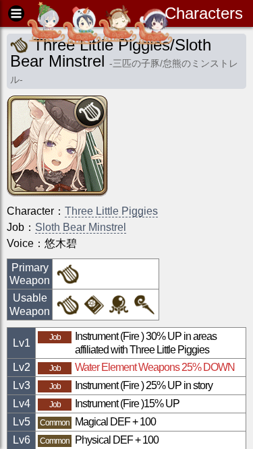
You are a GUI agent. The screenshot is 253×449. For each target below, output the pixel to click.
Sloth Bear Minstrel (80, 227)
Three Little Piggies (111, 211)
